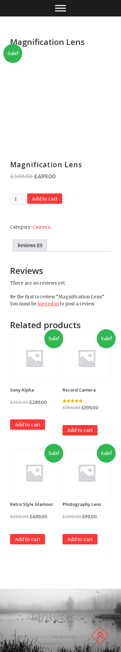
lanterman (60, 616)
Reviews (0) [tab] (29, 245)
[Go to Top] (100, 636)
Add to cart (44, 199)
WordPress (75, 643)
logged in (48, 304)
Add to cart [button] (27, 425)
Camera (41, 227)
